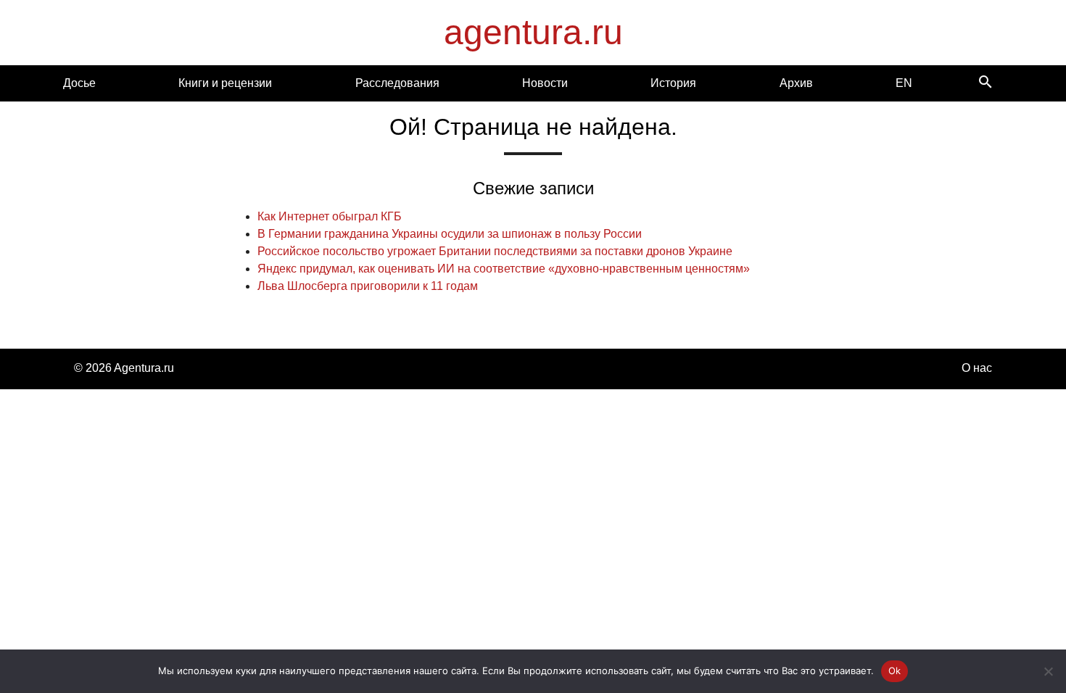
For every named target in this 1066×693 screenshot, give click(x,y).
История (673, 83)
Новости (545, 83)
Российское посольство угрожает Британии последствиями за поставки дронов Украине (494, 251)
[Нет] (1048, 671)
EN (904, 83)
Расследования (397, 83)
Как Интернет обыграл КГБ (329, 216)
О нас (977, 368)
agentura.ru (533, 32)
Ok (894, 670)
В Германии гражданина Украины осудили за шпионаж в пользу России (449, 234)
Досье (79, 83)
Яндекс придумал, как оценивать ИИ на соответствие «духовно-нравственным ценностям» (503, 268)
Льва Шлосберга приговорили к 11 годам (367, 286)
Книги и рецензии (225, 83)
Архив (796, 83)
